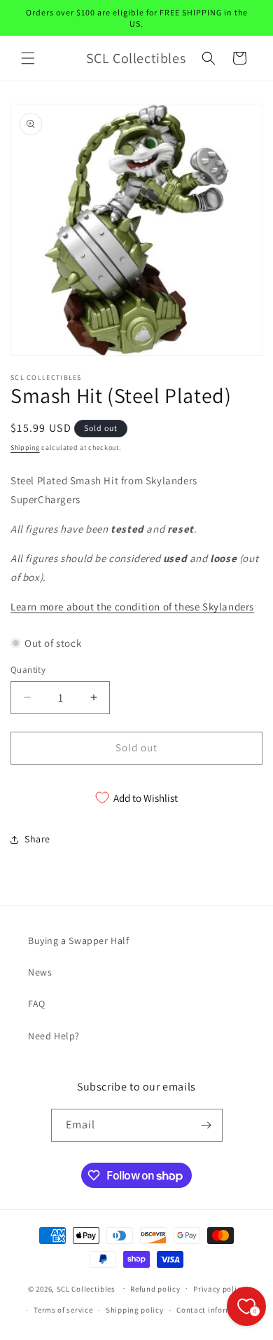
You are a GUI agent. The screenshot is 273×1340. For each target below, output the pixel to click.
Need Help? (54, 1036)
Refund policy (155, 1289)
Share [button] (37, 839)
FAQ (37, 1003)
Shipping (25, 447)
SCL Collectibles (86, 1288)
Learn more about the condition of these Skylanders (132, 606)
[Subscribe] (206, 1125)
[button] (28, 58)
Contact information (214, 1310)
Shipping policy (135, 1310)
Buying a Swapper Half (79, 940)
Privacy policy (219, 1289)
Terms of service (63, 1310)
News (40, 972)
